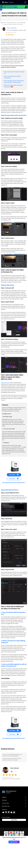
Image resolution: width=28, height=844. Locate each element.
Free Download (14, 842)
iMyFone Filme (5, 382)
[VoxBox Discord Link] (6, 812)
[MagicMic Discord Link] (8, 812)
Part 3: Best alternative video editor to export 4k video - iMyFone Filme (14, 81)
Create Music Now (21, 6)
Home (4, 22)
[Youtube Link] (3, 812)
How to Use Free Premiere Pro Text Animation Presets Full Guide (11, 759)
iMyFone (11, 2)
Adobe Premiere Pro (12, 22)
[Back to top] (25, 758)
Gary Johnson (11, 28)
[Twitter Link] (11, 812)
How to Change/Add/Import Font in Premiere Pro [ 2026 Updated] (12, 755)
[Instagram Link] (14, 812)
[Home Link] (9, 792)
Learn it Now (14, 820)
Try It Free (12, 475)
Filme (6, 2)
